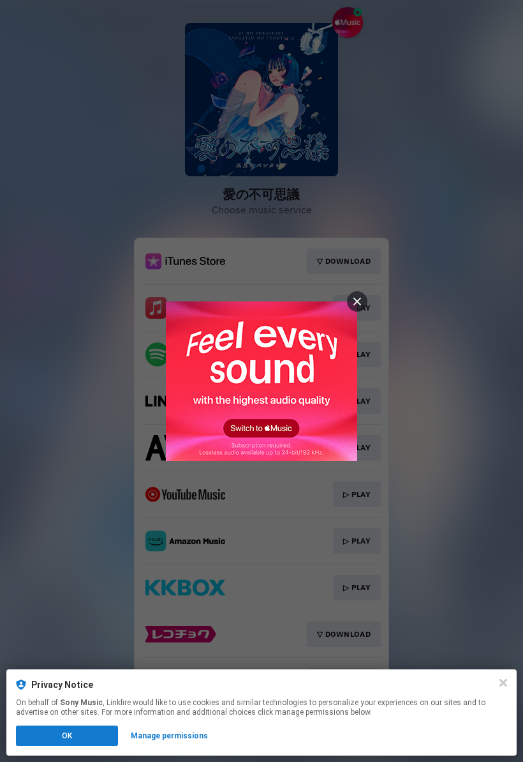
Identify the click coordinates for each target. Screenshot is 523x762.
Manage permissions (169, 735)
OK (67, 735)
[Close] (503, 683)
